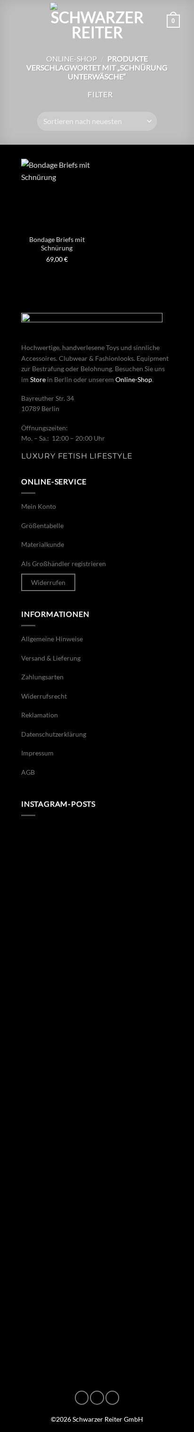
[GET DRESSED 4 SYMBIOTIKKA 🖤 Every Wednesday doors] (97, 1229)
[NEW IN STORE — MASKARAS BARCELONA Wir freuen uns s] (97, 1139)
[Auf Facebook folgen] (82, 1398)
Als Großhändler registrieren (63, 564)
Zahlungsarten (42, 677)
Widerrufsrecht (44, 696)
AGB (28, 772)
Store (38, 379)
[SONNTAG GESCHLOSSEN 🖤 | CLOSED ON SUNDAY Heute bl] (97, 1318)
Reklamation (39, 715)
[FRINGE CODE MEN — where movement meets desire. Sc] (97, 960)
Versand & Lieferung (51, 658)
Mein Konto (38, 506)
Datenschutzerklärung (53, 734)
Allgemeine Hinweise (52, 639)
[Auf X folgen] (112, 1398)
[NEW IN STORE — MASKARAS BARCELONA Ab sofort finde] (97, 871)
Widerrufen (48, 582)
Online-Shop (71, 58)
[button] (19, 20)
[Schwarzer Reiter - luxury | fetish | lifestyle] (97, 21)
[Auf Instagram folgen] (97, 1398)
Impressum (37, 753)
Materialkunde (42, 544)
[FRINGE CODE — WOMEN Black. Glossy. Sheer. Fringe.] (97, 1050)
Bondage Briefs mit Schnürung (57, 244)
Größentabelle (42, 525)
